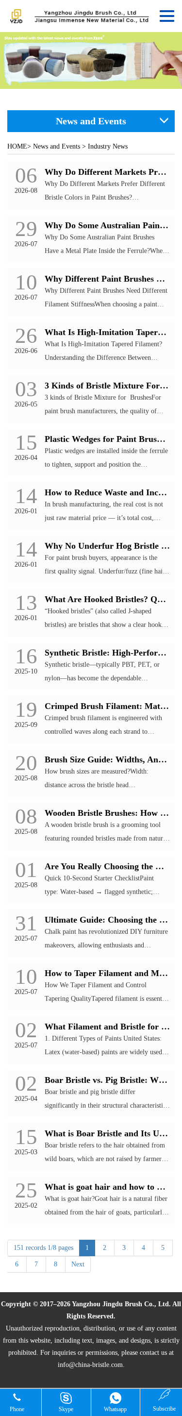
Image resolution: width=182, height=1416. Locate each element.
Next (77, 1264)
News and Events (56, 146)
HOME (17, 146)
